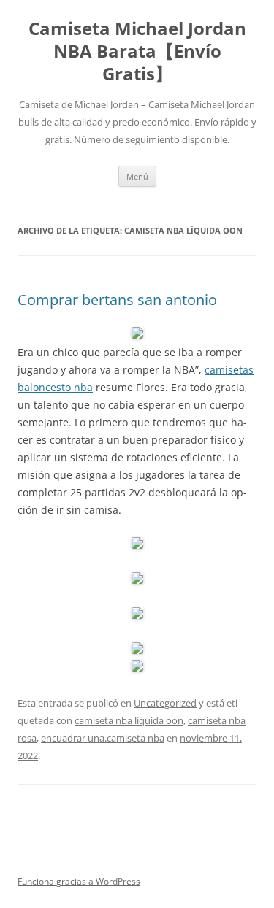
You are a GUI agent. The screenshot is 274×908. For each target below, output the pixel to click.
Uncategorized (165, 702)
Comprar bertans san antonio (117, 299)
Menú (137, 176)
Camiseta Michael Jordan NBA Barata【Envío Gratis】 (137, 51)
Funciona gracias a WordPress (79, 881)
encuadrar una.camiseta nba (102, 738)
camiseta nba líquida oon (129, 720)
